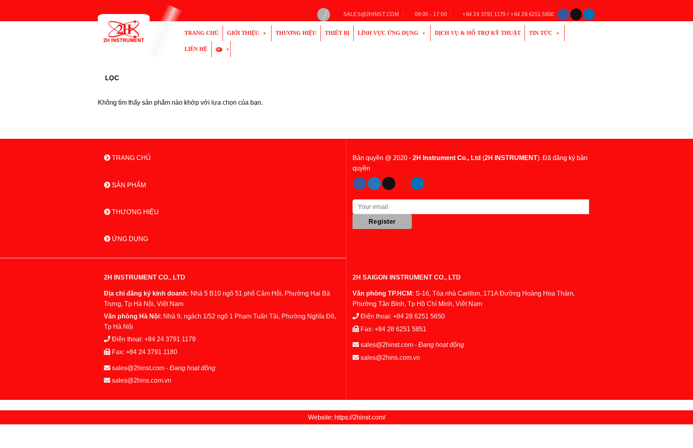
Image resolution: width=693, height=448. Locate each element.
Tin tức (540, 33)
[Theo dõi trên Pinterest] (403, 184)
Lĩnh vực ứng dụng (388, 33)
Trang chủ (201, 33)
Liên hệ (195, 49)
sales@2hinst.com (138, 368)
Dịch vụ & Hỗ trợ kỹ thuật (478, 33)
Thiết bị (337, 33)
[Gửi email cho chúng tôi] (576, 14)
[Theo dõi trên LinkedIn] (589, 14)
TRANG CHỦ (130, 157)
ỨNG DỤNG (129, 238)
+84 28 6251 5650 (419, 316)
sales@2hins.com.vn (141, 380)
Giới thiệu (243, 33)
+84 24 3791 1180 (151, 352)
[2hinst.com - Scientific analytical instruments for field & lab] (133, 31)
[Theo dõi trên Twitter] (374, 184)
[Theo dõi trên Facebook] (563, 14)
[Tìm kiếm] (323, 14)
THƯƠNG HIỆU (134, 212)
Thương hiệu (296, 33)
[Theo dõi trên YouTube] (432, 184)
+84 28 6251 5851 (400, 329)
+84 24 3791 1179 (170, 339)
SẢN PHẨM (128, 185)
